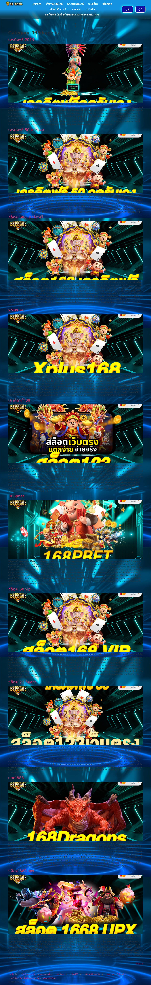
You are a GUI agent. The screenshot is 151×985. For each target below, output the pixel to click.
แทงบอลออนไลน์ (75, 4)
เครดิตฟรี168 (19, 400)
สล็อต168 (107, 4)
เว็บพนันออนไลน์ (54, 4)
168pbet (16, 496)
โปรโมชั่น (90, 9)
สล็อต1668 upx (21, 870)
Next (139, 963)
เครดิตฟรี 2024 (21, 39)
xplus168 (16, 310)
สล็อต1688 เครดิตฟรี (25, 217)
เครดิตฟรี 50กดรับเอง (26, 129)
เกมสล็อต (93, 4)
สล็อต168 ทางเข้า (58, 9)
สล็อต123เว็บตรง (22, 682)
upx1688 (16, 777)
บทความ (76, 9)
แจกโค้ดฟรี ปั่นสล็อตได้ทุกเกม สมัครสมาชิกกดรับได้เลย (72, 14)
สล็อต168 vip (19, 589)
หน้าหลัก (37, 4)
